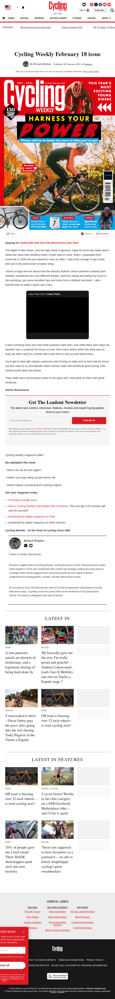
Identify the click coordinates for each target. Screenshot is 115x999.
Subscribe (99, 10)
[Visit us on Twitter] (96, 4)
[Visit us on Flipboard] (109, 4)
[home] (3, 18)
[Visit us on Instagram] (91, 4)
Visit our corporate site (96, 988)
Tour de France (32, 911)
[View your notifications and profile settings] (23, 7)
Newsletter (104, 234)
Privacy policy (94, 960)
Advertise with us (38, 965)
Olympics (32, 928)
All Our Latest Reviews (82, 911)
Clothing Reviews (82, 928)
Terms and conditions (71, 960)
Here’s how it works (91, 71)
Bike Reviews (82, 917)
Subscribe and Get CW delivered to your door (50, 242)
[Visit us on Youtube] (104, 4)
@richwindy (34, 554)
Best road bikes (57, 911)
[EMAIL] (31, 546)
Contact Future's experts (40, 960)
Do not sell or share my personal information (79, 965)
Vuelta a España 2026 (72, 27)
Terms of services (45, 429)
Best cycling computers (57, 930)
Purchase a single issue (22, 500)
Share (12, 234)
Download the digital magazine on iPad (31, 516)
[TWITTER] (26, 546)
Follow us (88, 234)
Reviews (39, 18)
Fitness (77, 18)
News (11, 18)
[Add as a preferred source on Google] (57, 976)
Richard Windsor (42, 64)
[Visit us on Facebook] (100, 4)
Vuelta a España (32, 922)
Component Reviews (82, 922)
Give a (38, 506)
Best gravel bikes (57, 917)
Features (88, 64)
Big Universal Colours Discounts (36, 27)
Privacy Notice (94, 429)
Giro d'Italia (32, 917)
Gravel (91, 18)
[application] (57, 315)
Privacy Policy (15, 976)
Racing (24, 18)
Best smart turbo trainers (57, 923)
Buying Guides (58, 18)
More (105, 18)
